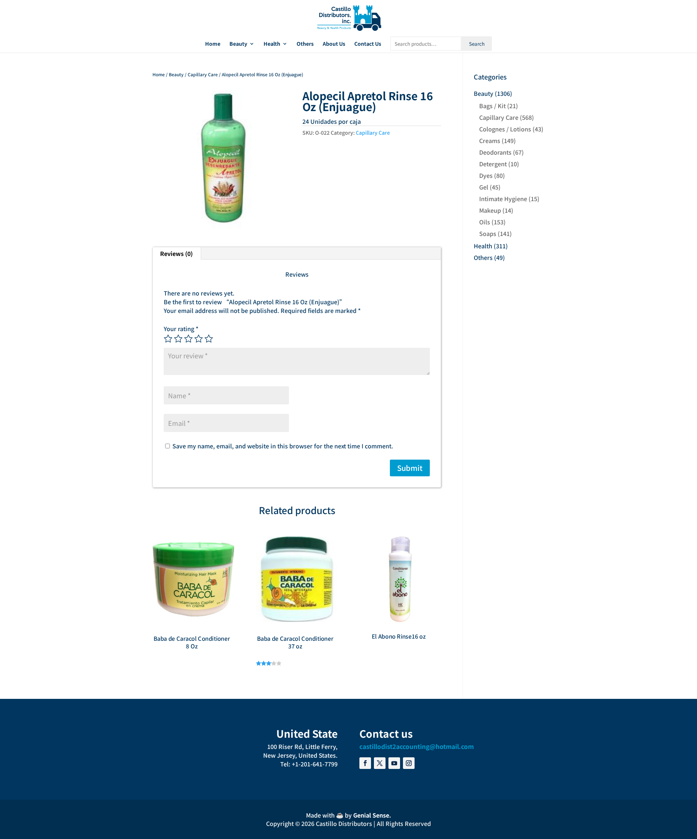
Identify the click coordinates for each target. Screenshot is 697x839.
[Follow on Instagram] (409, 763)
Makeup (490, 210)
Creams (489, 140)
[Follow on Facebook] (365, 763)
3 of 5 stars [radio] (188, 338)
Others (305, 44)
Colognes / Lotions (505, 129)
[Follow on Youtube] (394, 763)
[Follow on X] (380, 763)
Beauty (238, 44)
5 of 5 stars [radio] (208, 338)
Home (212, 44)
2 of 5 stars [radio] (178, 338)
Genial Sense (371, 815)
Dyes (486, 175)
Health (272, 44)
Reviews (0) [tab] (176, 253)
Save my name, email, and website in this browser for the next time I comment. (282, 445)
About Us (334, 44)
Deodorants (495, 152)
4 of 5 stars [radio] (198, 338)
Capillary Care (203, 74)
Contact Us (367, 44)
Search (477, 43)
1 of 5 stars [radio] (168, 338)
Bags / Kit (492, 105)
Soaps (487, 233)
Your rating (181, 328)
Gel (483, 187)
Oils (484, 221)
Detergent (493, 163)
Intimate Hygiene (503, 198)
